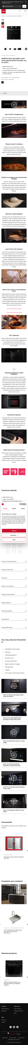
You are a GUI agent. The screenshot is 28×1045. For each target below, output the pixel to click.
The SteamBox (8, 854)
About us (3, 1019)
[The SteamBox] (14, 843)
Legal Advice (5, 1037)
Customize (13, 535)
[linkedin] (17, 1027)
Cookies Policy (21, 1037)
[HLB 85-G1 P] (14, 968)
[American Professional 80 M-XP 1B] (14, 916)
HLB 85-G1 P (7, 980)
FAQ (15, 1013)
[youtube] (14, 1027)
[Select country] (22, 11)
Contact (3, 1022)
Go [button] (24, 6)
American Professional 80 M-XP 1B (13, 928)
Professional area (18, 1011)
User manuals (17, 1008)
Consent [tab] (5, 508)
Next (23, 49)
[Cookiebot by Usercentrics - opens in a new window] (19, 504)
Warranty (3, 1011)
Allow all (14, 530)
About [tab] (23, 508)
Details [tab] (14, 508)
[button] (12, 6)
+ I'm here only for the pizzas (14, 312)
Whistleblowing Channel (14, 1039)
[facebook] (10, 1027)
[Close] (25, 1)
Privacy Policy (12, 1037)
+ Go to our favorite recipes (14, 308)
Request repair (5, 1008)
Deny (14, 539)
